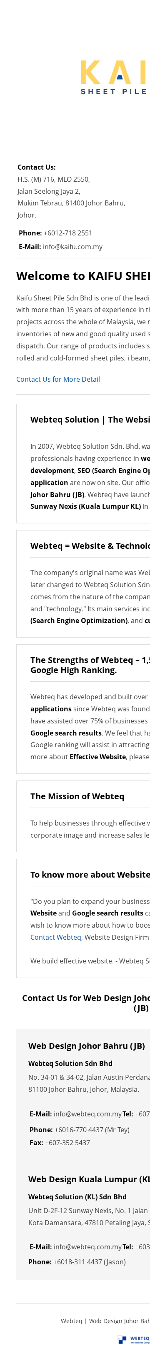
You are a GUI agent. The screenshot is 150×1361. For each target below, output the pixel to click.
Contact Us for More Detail (58, 379)
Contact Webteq (55, 937)
